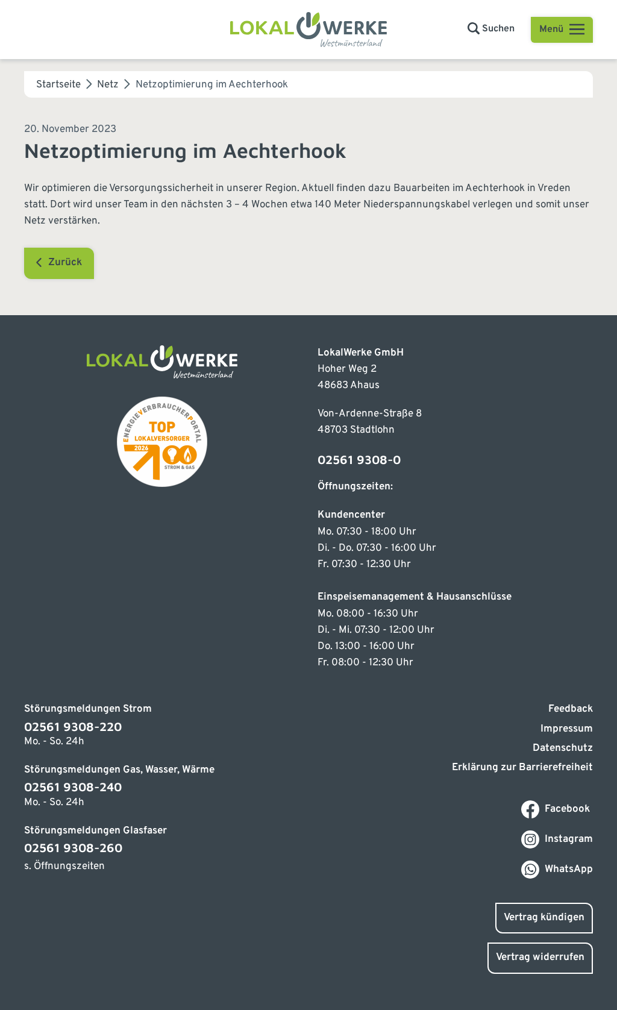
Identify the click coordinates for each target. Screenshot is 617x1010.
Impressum (566, 729)
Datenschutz (563, 748)
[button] (491, 29)
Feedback (570, 709)
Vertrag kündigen (544, 917)
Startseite (58, 85)
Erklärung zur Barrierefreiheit (522, 767)
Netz (108, 85)
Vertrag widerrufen (540, 957)
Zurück (65, 262)
